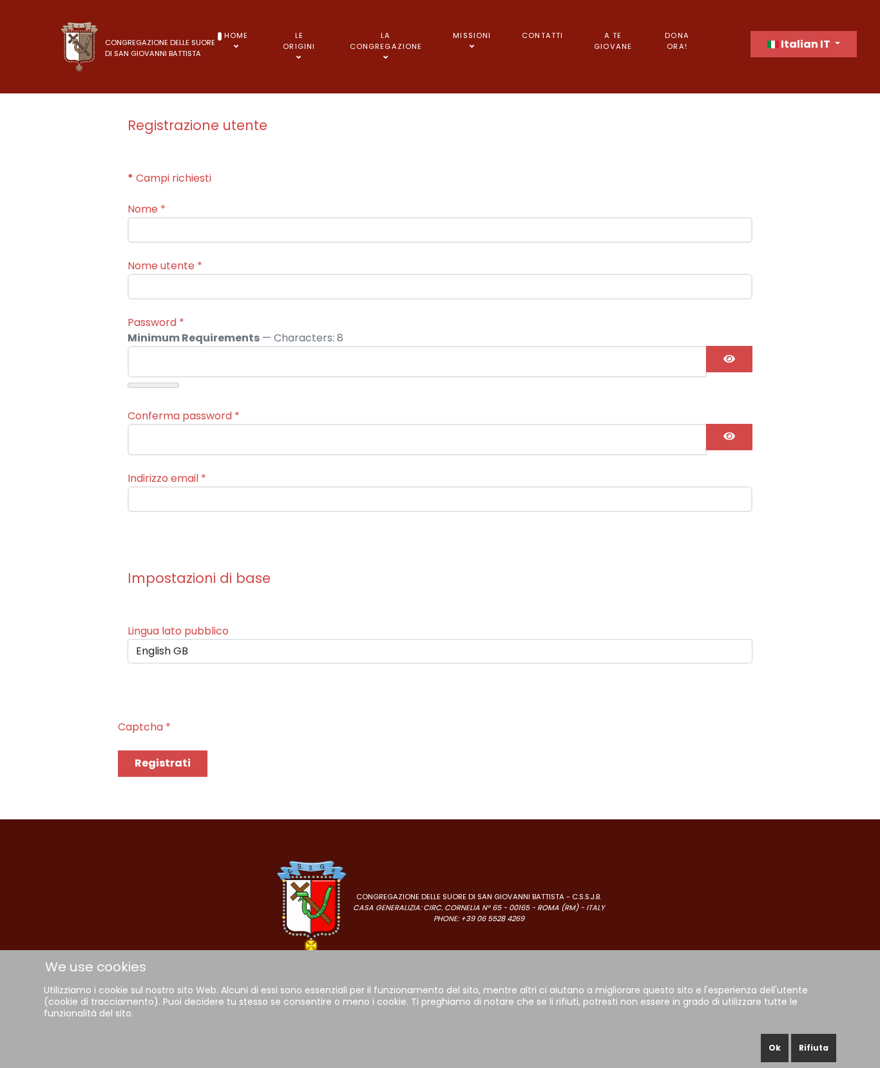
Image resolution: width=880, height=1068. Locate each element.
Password (156, 322)
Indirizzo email (167, 478)
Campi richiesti (169, 178)
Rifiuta (813, 1047)
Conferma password (184, 415)
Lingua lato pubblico (178, 631)
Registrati (163, 763)
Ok (775, 1047)
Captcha (144, 727)
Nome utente (165, 265)
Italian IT (805, 44)
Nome (147, 209)
